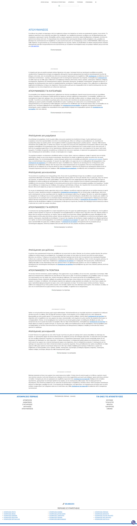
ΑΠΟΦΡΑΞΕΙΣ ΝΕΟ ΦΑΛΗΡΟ (103, 517)
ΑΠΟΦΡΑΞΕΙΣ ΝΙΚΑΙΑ (10, 513)
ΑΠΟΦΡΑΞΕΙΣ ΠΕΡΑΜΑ (55, 517)
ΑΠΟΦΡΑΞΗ (71, 2)
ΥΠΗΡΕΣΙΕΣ (80, 2)
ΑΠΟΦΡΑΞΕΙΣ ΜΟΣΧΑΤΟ (102, 513)
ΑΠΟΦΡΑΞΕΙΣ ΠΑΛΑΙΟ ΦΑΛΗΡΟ (104, 515)
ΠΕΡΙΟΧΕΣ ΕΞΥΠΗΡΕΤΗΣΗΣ (58, 2)
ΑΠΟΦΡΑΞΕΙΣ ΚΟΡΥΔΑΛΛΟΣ (12, 519)
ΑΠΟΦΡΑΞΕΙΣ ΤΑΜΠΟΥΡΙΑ (56, 515)
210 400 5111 (69, 504)
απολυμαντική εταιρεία (95, 159)
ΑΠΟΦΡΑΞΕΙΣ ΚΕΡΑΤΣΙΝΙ (11, 517)
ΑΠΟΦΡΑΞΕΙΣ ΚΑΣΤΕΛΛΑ (102, 519)
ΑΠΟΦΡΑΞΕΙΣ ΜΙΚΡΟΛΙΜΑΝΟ (57, 519)
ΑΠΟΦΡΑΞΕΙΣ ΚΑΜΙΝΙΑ (55, 512)
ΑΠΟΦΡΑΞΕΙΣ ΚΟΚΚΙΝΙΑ (10, 515)
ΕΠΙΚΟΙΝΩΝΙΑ (89, 2)
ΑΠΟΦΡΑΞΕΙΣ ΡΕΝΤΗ (10, 512)
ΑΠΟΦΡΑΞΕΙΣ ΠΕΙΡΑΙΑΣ (101, 512)
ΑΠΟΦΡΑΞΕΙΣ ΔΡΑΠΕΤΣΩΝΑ (57, 513)
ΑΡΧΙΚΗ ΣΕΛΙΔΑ (45, 2)
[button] (96, 2)
